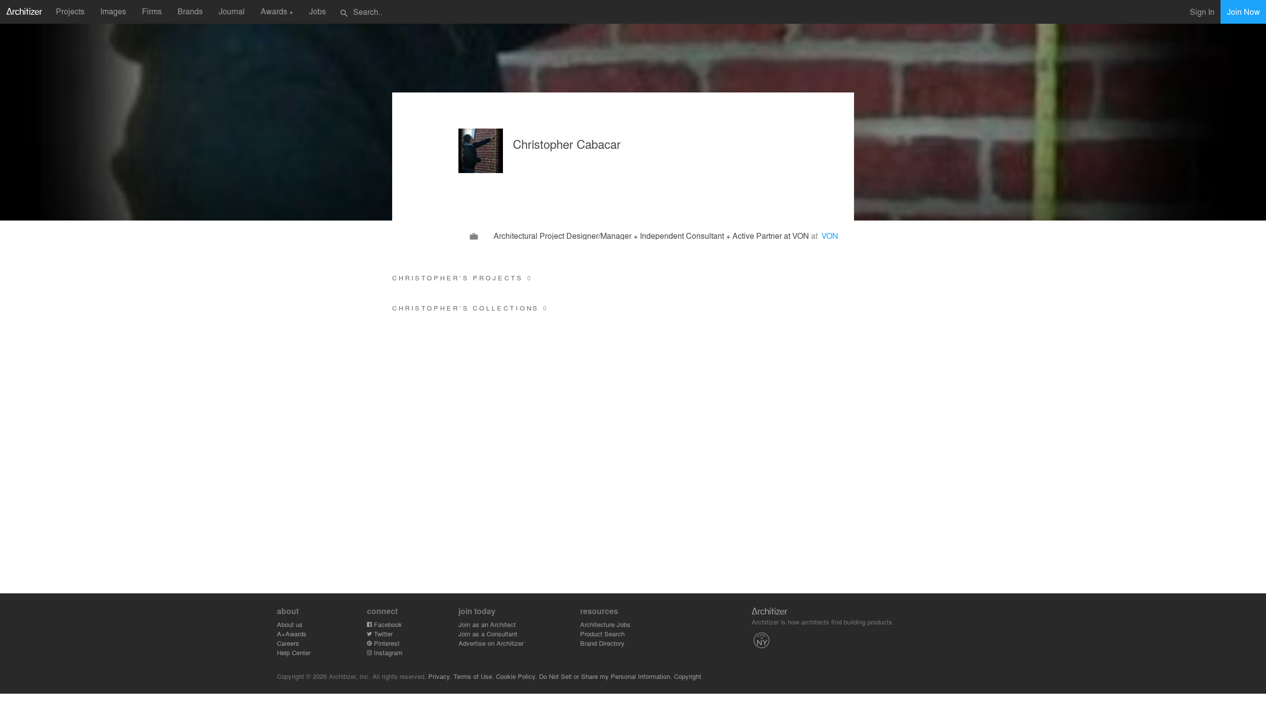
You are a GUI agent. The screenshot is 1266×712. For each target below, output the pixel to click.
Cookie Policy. (516, 676)
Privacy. (440, 676)
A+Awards (292, 633)
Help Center (294, 652)
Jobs (317, 11)
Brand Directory (602, 643)
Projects (70, 11)
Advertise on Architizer (491, 643)
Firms (152, 11)
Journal (232, 11)
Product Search (602, 633)
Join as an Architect (487, 624)
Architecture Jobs (605, 624)
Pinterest (386, 643)
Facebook (387, 624)
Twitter (382, 633)
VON (829, 235)
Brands (190, 11)
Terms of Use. (473, 676)
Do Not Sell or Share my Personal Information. (605, 676)
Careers (288, 643)
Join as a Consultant (487, 633)
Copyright (687, 676)
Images (113, 11)
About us (290, 624)
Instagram (387, 652)
